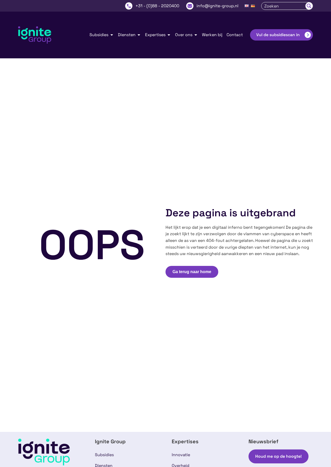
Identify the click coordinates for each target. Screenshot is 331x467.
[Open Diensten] (139, 35)
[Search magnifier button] (309, 6)
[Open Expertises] (169, 35)
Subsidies (104, 454)
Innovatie (181, 454)
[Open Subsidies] (112, 35)
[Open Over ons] (196, 35)
